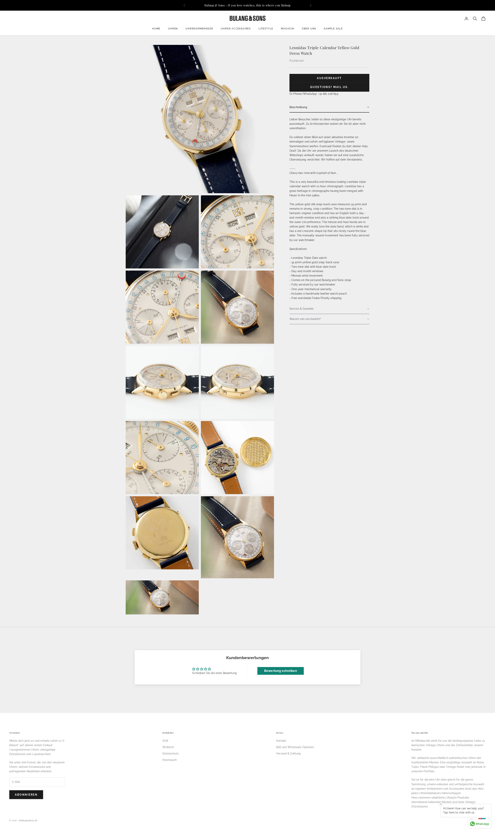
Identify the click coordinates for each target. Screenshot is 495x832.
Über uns (309, 28)
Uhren (173, 28)
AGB (165, 740)
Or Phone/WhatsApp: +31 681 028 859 (313, 93)
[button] (329, 107)
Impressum (169, 759)
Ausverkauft (329, 78)
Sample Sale (333, 28)
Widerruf (168, 747)
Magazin (287, 28)
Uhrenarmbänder (199, 28)
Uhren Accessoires (236, 28)
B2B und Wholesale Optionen (295, 747)
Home (156, 28)
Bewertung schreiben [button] (280, 671)
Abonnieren (26, 794)
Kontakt (281, 740)
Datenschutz (170, 753)
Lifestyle (266, 28)
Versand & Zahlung (288, 753)
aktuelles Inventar (343, 137)
